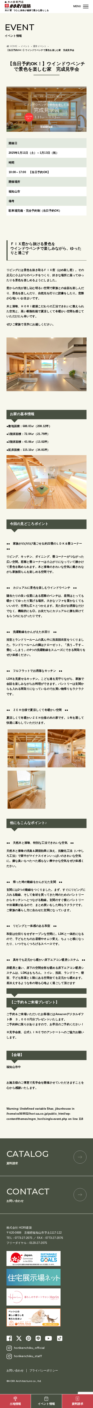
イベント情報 (46, 1403)
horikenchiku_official (29, 1348)
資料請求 (27, 1157)
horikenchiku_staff (28, 1356)
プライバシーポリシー (43, 1370)
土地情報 (15, 1403)
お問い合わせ (28, 1194)
